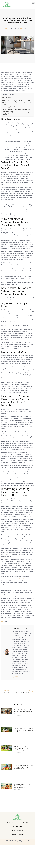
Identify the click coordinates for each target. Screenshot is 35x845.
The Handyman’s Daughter (18, 578)
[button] (33, 3)
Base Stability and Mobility (11, 107)
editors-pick (7, 621)
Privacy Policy (17, 826)
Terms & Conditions (17, 830)
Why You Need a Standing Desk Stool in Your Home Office (17, 101)
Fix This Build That (23, 479)
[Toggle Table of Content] (30, 95)
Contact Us (24, 822)
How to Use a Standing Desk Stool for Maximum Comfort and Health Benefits (17, 110)
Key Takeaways (7, 97)
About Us (10, 822)
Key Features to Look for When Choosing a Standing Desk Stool (17, 103)
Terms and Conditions (17, 834)
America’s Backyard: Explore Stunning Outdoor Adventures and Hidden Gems (23, 786)
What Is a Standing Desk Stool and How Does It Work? (16, 99)
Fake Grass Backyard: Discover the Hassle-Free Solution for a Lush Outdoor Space (23, 748)
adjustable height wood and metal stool (11, 327)
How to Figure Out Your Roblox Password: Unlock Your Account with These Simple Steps (23, 730)
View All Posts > (16, 677)
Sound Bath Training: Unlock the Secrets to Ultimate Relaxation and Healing (23, 711)
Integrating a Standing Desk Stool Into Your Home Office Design (16, 113)
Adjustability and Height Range (12, 106)
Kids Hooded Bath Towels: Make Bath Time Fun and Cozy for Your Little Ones (23, 767)
